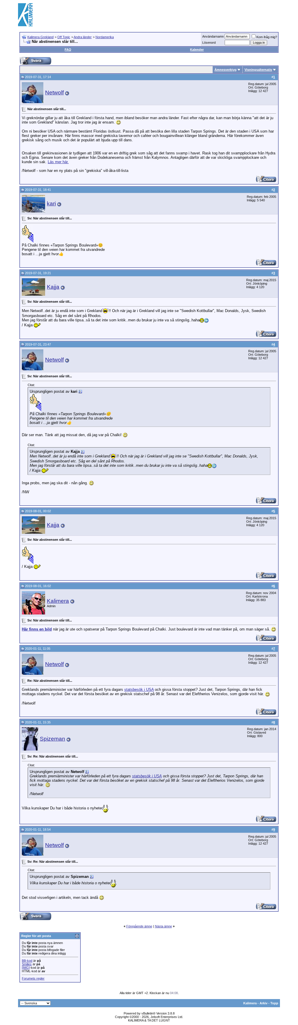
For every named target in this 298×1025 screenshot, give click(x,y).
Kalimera (58, 601)
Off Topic (63, 37)
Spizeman (52, 739)
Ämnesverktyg (225, 69)
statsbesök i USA (139, 689)
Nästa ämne (163, 926)
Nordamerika (104, 37)
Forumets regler (33, 978)
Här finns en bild (37, 629)
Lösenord (209, 42)
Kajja (53, 287)
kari (51, 203)
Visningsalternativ (258, 69)
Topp (274, 1003)
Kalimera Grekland (40, 37)
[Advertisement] (174, 14)
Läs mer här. (58, 162)
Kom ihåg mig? (266, 37)
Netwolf (54, 92)
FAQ (68, 49)
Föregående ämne (139, 926)
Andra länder (83, 37)
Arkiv (263, 1003)
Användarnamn (213, 36)
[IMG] (26, 967)
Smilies (27, 964)
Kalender (197, 49)
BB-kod (27, 960)
